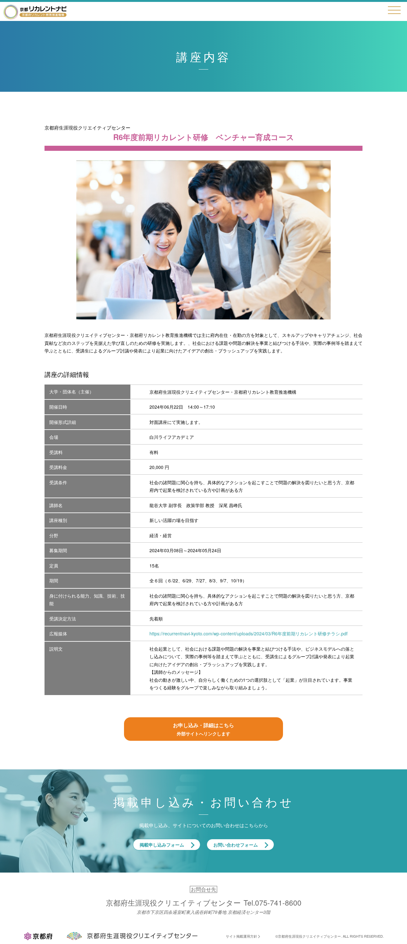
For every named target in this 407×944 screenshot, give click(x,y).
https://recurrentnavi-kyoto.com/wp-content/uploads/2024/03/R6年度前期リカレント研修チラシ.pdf (248, 633)
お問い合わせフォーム (235, 844)
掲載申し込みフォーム (162, 844)
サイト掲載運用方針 (241, 936)
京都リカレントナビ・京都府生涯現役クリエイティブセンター (35, 12)
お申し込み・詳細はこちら (203, 729)
